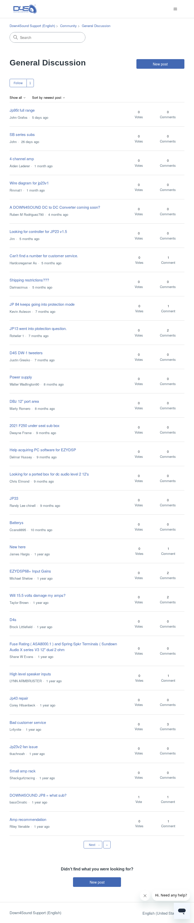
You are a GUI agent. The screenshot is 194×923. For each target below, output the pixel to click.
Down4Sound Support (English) (32, 25)
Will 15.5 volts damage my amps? (37, 595)
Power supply (21, 377)
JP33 (14, 498)
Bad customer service (28, 722)
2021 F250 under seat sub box (35, 425)
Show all (16, 98)
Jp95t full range (22, 110)
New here (18, 546)
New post (160, 63)
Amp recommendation (28, 819)
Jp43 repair (19, 698)
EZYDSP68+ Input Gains (30, 571)
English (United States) (161, 913)
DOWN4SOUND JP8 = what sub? (38, 795)
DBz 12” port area (24, 401)
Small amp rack (23, 770)
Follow (18, 83)
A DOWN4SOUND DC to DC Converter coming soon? (55, 207)
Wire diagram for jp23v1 (29, 182)
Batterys (16, 522)
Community (68, 25)
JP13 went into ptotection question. (38, 328)
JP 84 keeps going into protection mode (42, 304)
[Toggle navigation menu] (175, 9)
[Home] (25, 9)
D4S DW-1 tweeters (26, 352)
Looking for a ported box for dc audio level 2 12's (49, 474)
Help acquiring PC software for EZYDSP (43, 449)
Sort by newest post (47, 98)
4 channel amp (22, 158)
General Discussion (96, 25)
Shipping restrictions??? (29, 279)
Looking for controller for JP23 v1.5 (38, 231)
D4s (13, 619)
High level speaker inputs (30, 673)
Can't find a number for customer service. (44, 255)
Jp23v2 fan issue (24, 746)
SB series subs (22, 134)
